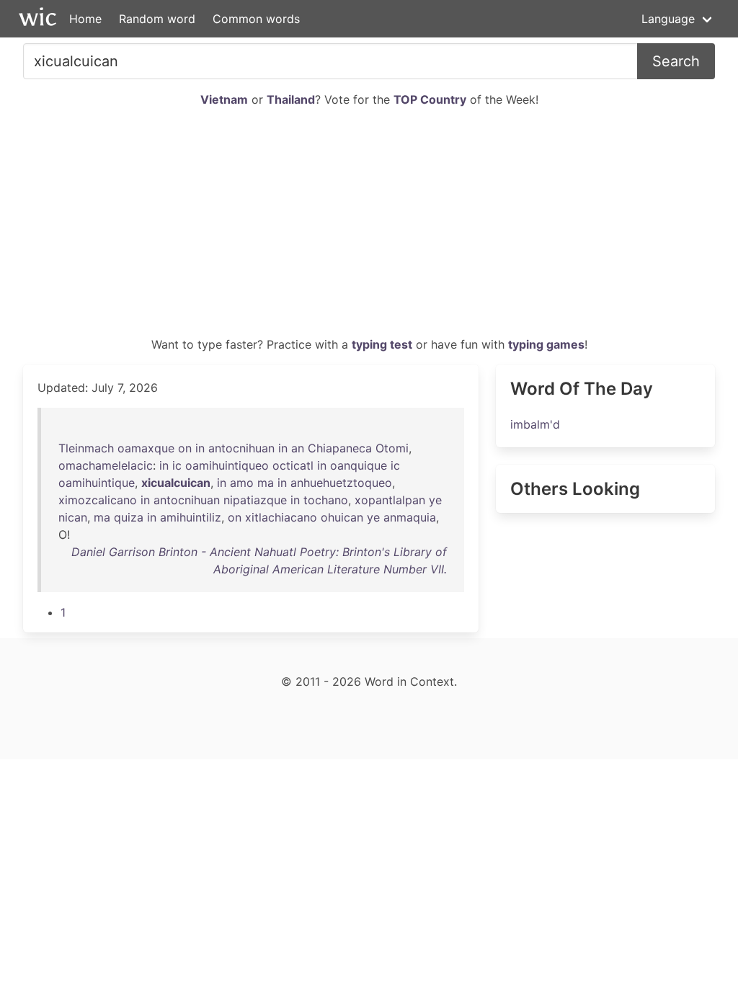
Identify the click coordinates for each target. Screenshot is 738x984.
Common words (256, 19)
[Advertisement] (369, 227)
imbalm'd (535, 424)
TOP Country (430, 99)
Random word (157, 19)
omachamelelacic (105, 465)
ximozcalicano (97, 500)
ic (177, 465)
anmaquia (409, 517)
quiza (128, 517)
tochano (325, 500)
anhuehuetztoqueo (341, 482)
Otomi (392, 448)
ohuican (342, 517)
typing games (546, 344)
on (185, 448)
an (297, 448)
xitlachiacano (281, 517)
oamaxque (145, 448)
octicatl (293, 465)
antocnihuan (241, 448)
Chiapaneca (340, 448)
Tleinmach (86, 448)
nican (72, 517)
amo (242, 482)
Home (85, 19)
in (200, 448)
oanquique (358, 465)
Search (676, 61)
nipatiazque (255, 500)
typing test (382, 344)
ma (265, 482)
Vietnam (224, 99)
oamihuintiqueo (227, 465)
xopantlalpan (390, 500)
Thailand (291, 99)
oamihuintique (96, 482)
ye (435, 500)
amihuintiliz (190, 517)
